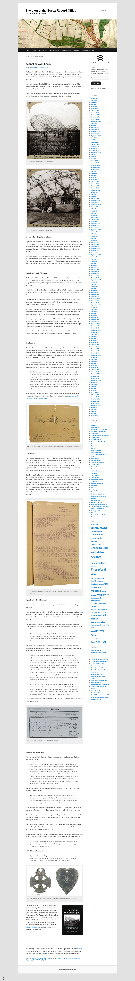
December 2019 (95, 223)
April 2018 (94, 265)
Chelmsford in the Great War (99, 659)
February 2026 (95, 111)
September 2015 (96, 330)
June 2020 (94, 211)
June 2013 (94, 386)
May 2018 (93, 263)
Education (94, 444)
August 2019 (94, 232)
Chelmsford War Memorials (99, 661)
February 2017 (95, 294)
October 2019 (95, 228)
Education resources (88, 50)
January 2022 (95, 184)
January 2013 (95, 397)
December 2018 (95, 248)
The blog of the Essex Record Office (51, 10)
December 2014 (95, 349)
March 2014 (94, 368)
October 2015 (95, 328)
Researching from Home (98, 496)
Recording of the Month (98, 494)
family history (98, 563)
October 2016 (95, 303)
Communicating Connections (70, 50)
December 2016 (95, 299)
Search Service (95, 500)
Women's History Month (98, 515)
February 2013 (95, 395)
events (93, 560)
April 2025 (94, 125)
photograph (95, 600)
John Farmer (95, 473)
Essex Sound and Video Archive (99, 552)
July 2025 (94, 123)
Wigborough (29, 960)
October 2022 (95, 169)
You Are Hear (43, 50)
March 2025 (94, 127)
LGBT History (95, 475)
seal (92, 612)
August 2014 (94, 357)
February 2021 (95, 198)
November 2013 (95, 376)
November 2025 (95, 117)
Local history (95, 477)
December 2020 (95, 200)
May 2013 (93, 388)
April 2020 (94, 215)
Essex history (95, 458)
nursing (93, 595)
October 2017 (95, 278)
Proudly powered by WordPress (67, 969)
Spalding (99, 625)
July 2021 (94, 194)
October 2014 (95, 353)
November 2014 (95, 351)
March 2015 (94, 343)
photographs (95, 490)
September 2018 (96, 255)
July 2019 (94, 234)
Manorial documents (97, 483)
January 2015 (95, 347)
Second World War (96, 502)
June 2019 (94, 236)
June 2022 (94, 173)
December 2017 (95, 273)
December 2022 (95, 165)
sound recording (98, 622)
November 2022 (95, 167)
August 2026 (94, 98)
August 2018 (94, 257)
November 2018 (95, 251)
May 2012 (93, 414)
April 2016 (94, 315)
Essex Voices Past (96, 691)
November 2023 (95, 148)
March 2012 (94, 416)
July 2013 (94, 384)
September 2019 (96, 230)
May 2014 (93, 363)
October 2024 (95, 134)
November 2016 (95, 301)
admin (46, 67)
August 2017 (94, 282)
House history (95, 469)
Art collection (95, 427)
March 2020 (94, 217)
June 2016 (94, 311)
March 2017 (94, 292)
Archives (33, 958)
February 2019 (95, 244)
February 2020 (95, 219)
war (107, 625)
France (93, 578)
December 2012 (95, 399)
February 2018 (95, 269)
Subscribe (96, 83)
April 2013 (94, 390)
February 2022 (95, 182)
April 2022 (94, 177)
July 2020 (94, 209)
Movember (94, 485)
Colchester (97, 534)
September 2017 (96, 280)
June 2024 (94, 138)
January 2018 (95, 271)
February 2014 (95, 370)
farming (93, 566)
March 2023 (94, 161)
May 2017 (93, 288)
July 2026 (94, 100)
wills (92, 627)
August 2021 (94, 192)
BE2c (81, 612)
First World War (48, 958)
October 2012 (95, 403)
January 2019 (95, 246)
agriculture (94, 524)
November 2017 (95, 276)
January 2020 (95, 221)
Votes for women (96, 513)
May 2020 (93, 213)
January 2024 (95, 146)
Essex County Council (97, 674)
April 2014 (94, 365)
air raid (59, 958)
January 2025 (95, 129)
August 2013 (94, 382)
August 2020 (94, 207)
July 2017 (94, 284)
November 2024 (95, 132)
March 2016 (94, 317)
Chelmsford (99, 528)
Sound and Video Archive (99, 504)
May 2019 (93, 238)
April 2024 (94, 140)
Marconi (99, 587)
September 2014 (96, 355)
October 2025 (95, 119)
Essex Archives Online (33, 927)
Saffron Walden (97, 609)
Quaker (104, 603)
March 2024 (94, 142)
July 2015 (94, 334)
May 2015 (93, 338)
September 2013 (96, 380)
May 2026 (93, 104)
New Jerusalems (54, 50)
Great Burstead (75, 958)
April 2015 (94, 340)
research (95, 606)
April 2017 (94, 290)
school (106, 609)
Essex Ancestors (96, 450)
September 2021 (96, 190)
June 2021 (94, 196)
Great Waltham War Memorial (100, 695)
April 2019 (94, 240)
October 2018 (95, 253)
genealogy (101, 578)
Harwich (93, 581)
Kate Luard (94, 584)
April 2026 (94, 106)
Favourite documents (97, 463)
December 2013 (95, 374)
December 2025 (95, 115)
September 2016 (96, 305)
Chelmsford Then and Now (99, 429)
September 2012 (96, 405)
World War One (37, 960)
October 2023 (95, 150)
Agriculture (94, 423)
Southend (93, 625)
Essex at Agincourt (96, 452)
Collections (40, 958)
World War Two (95, 639)
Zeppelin (44, 960)
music (104, 591)
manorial (101, 584)
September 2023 (96, 152)
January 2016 (95, 322)
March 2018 (94, 267)
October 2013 (95, 378)
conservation (97, 538)
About (34, 50)
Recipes (93, 492)
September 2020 (96, 205)
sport (104, 625)
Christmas (94, 531)
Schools (93, 498)
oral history (102, 594)
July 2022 (94, 171)
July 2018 (94, 259)
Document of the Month (98, 442)
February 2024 (95, 144)
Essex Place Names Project (99, 680)
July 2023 (94, 154)
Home (27, 50)
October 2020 (95, 202)
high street (100, 581)
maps (93, 587)
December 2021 (95, 186)
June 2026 (94, 102)
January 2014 (95, 372)
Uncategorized (95, 511)
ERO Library (94, 446)
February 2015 (95, 345)
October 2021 (95, 188)
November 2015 (95, 326)
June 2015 (94, 336)
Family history (95, 460)
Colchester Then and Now (99, 431)
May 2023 (93, 159)
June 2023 (94, 157)
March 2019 (94, 242)
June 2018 (94, 261)
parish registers (97, 598)
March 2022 (94, 180)
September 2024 (96, 136)
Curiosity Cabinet (96, 440)
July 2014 (94, 359)
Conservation (95, 437)
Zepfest (79, 949)
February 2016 (95, 319)
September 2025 (96, 121)
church (100, 531)
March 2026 (94, 109)
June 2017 (94, 286)
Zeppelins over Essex (38, 64)
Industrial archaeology (98, 471)
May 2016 (93, 313)
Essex (94, 541)
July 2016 (94, 309)
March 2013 (94, 393)
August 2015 (94, 332)
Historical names (96, 467)
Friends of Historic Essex (98, 693)
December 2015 (95, 324)
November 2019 (95, 226)
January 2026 (95, 113)
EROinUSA (94, 448)
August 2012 (94, 407)
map (106, 583)
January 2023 (95, 163)
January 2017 (95, 297)
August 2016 (94, 307)
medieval (96, 590)
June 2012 (94, 411)
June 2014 (94, 361)
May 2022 (93, 175)
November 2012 (95, 401)
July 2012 (94, 409)
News (92, 488)
